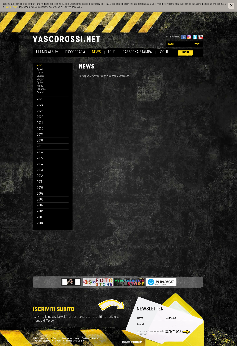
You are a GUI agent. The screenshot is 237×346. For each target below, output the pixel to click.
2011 (39, 182)
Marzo (40, 86)
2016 (40, 152)
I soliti (164, 52)
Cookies (85, 339)
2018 (40, 140)
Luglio (40, 72)
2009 (40, 193)
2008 (40, 199)
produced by (127, 342)
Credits (56, 339)
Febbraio (41, 89)
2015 (40, 158)
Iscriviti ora (173, 332)
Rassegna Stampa (137, 52)
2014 (40, 164)
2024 (40, 105)
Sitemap (95, 339)
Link (162, 44)
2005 (40, 217)
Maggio (40, 79)
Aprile (40, 82)
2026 (40, 65)
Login (185, 52)
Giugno (40, 76)
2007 (40, 205)
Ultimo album (47, 52)
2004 (40, 223)
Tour (112, 52)
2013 (40, 170)
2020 (40, 129)
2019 (40, 134)
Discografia (75, 52)
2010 (40, 188)
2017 (40, 146)
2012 (40, 176)
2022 (40, 117)
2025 (40, 99)
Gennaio (41, 92)
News (96, 52)
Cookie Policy (11, 7)
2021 (40, 123)
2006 (40, 211)
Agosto (40, 69)
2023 (40, 111)
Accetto (152, 332)
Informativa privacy (70, 339)
